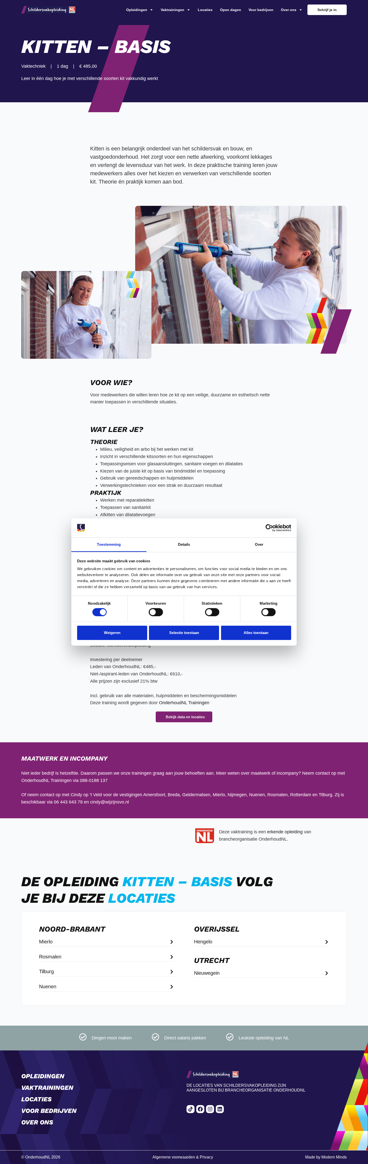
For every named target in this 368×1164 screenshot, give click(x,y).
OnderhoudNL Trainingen (184, 702)
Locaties (205, 10)
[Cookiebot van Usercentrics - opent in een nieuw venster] (269, 528)
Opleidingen (136, 10)
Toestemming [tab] (109, 544)
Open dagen (230, 10)
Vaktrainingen (172, 10)
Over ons (288, 10)
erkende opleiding (285, 831)
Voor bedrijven (261, 10)
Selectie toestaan (184, 633)
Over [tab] (259, 544)
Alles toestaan (256, 633)
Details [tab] (184, 544)
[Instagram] (210, 1109)
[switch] (156, 612)
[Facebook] (200, 1109)
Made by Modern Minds (326, 1157)
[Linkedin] (220, 1109)
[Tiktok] (191, 1109)
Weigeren (112, 633)
